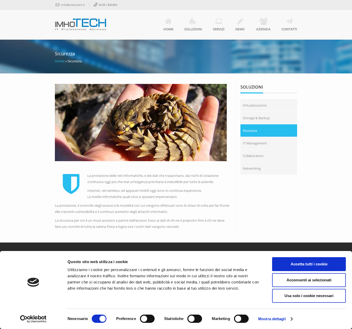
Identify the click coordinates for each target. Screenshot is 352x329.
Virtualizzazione (255, 105)
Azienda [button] (263, 29)
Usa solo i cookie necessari (308, 295)
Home (168, 29)
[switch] (147, 319)
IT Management (255, 143)
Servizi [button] (218, 29)
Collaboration (253, 155)
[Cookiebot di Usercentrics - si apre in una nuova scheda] (33, 319)
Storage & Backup (256, 118)
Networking (252, 168)
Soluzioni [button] (193, 29)
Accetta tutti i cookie (309, 264)
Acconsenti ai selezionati (309, 280)
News (240, 29)
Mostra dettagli (272, 319)
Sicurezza (250, 130)
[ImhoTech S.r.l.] (80, 24)
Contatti (289, 29)
